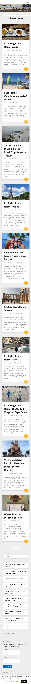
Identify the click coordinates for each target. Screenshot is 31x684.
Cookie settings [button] (14, 681)
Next (17, 548)
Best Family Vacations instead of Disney (15, 96)
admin (20, 50)
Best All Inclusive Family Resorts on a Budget (15, 256)
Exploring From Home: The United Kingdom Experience (15, 409)
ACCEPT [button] (24, 681)
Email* (5, 657)
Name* (5, 649)
